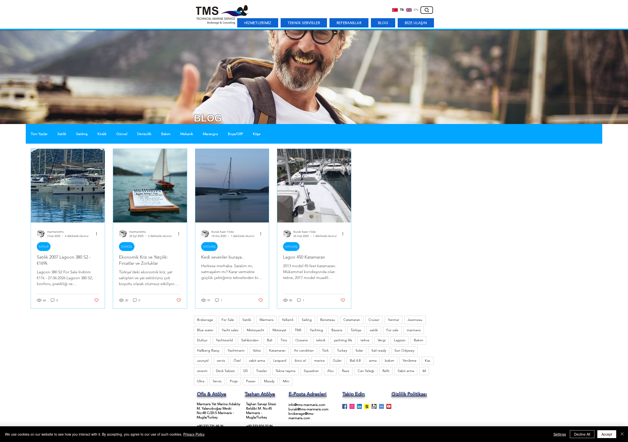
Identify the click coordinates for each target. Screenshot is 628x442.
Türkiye (356, 330)
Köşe (257, 134)
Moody (269, 381)
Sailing (307, 320)
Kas (427, 360)
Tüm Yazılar (39, 134)
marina (319, 360)
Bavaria (336, 330)
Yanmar (393, 320)
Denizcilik (144, 134)
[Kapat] (622, 434)
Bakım (165, 134)
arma (373, 360)
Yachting (316, 330)
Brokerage (205, 320)
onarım (202, 371)
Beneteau (327, 320)
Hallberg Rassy (208, 350)
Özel (237, 360)
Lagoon (400, 340)
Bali (269, 340)
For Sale (228, 320)
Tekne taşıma (285, 371)
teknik (321, 340)
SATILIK (44, 246)
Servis (217, 381)
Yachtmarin (236, 350)
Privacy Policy (194, 434)
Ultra (200, 381)
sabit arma (257, 360)
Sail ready (378, 350)
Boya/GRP (235, 134)
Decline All (582, 434)
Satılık (61, 134)
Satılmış (82, 134)
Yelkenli (287, 320)
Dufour (202, 340)
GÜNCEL (126, 246)
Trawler (261, 371)
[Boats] (374, 406)
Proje (234, 381)
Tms (284, 340)
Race (345, 371)
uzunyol (203, 360)
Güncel (121, 134)
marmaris (414, 330)
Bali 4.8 (355, 360)
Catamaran (351, 320)
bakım (389, 360)
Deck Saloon (225, 371)
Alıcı (330, 371)
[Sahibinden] (366, 406)
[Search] (426, 10)
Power (251, 381)
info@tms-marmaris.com (306, 404)
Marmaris (267, 320)
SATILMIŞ (209, 246)
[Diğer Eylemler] (98, 233)
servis (221, 360)
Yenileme (410, 360)
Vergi (382, 340)
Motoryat (279, 330)
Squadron (311, 371)
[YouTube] (388, 406)
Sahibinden (250, 340)
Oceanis (301, 340)
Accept (607, 434)
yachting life (343, 340)
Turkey (342, 350)
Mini (286, 381)
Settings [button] (559, 434)
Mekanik (186, 134)
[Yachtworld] (381, 406)
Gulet (337, 360)
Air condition (304, 350)
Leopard (279, 360)
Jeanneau (414, 320)
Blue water (205, 330)
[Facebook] (344, 406)
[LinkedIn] (359, 406)
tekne (365, 340)
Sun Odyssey (404, 350)
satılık (374, 330)
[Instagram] (352, 406)
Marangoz (210, 134)
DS (245, 371)
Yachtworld (224, 340)
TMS (298, 330)
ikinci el (300, 360)
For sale (392, 330)
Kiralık (101, 134)
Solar (359, 350)
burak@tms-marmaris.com (308, 409)
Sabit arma (406, 371)
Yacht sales (230, 330)
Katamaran (277, 350)
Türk (325, 350)
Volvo (257, 350)
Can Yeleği (366, 371)
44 (424, 371)
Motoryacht (255, 330)
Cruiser (373, 320)
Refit (385, 371)
